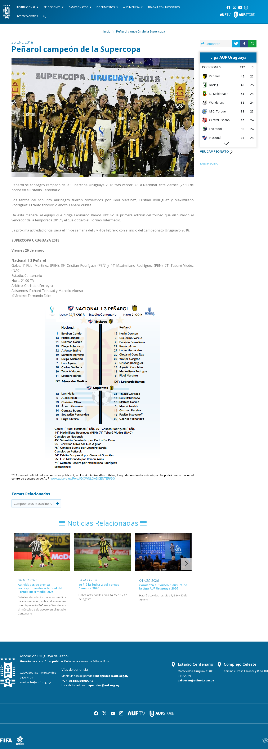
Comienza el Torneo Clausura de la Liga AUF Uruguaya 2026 (163, 587)
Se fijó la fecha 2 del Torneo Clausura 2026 (99, 586)
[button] (186, 564)
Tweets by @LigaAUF (210, 163)
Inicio (107, 31)
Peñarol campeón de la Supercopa (140, 31)
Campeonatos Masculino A (33, 503)
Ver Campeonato (214, 151)
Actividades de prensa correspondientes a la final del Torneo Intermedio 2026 (40, 588)
